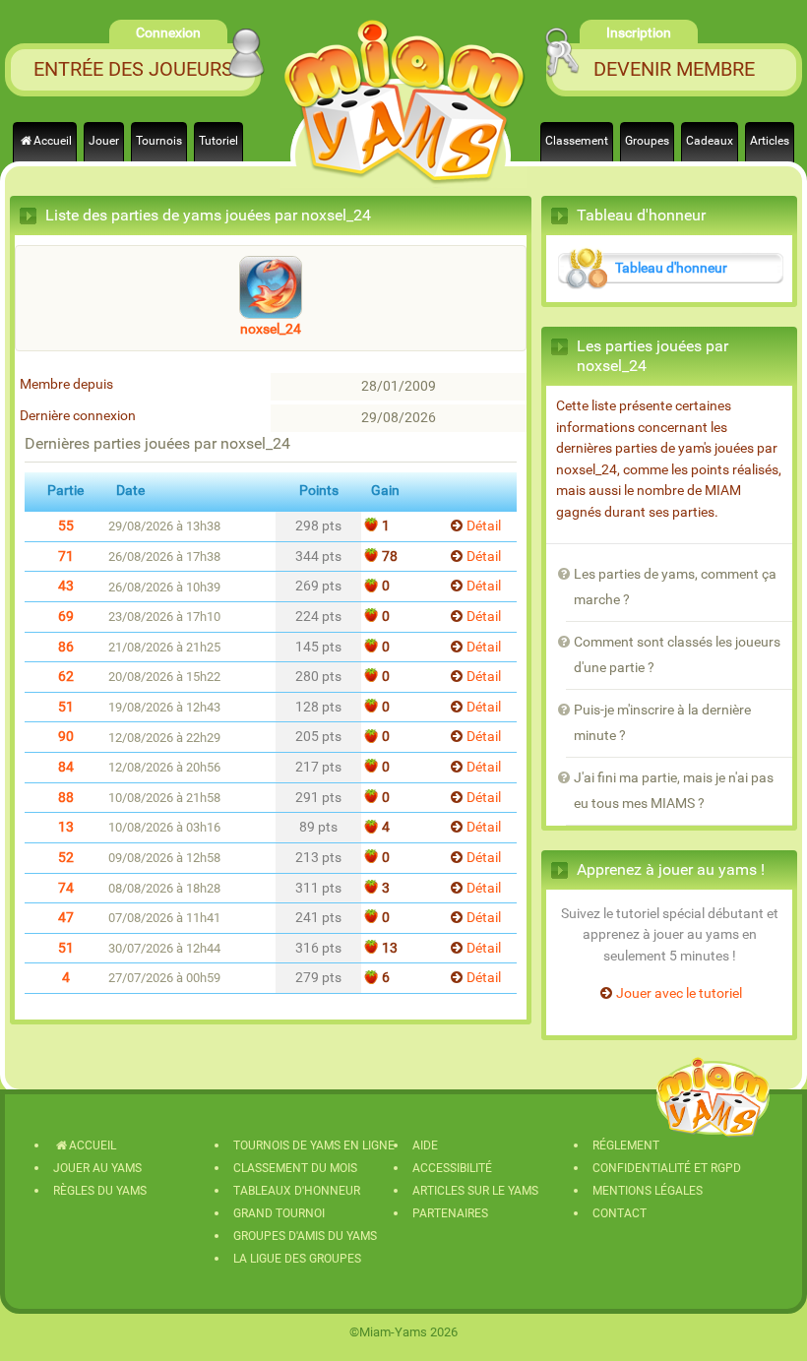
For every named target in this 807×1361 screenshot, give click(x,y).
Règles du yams (100, 1191)
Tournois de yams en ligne (314, 1145)
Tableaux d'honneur (296, 1191)
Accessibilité (452, 1168)
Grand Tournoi (279, 1213)
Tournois (159, 141)
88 (66, 797)
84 (66, 767)
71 (66, 556)
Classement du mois (295, 1168)
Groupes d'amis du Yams (305, 1236)
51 (66, 707)
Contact (619, 1213)
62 (66, 676)
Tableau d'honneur (671, 268)
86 (66, 647)
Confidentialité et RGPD (666, 1168)
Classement (576, 141)
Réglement (625, 1145)
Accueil (52, 141)
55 (66, 526)
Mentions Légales (647, 1191)
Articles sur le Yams (475, 1191)
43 (66, 586)
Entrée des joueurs (133, 69)
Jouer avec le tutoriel (679, 993)
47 (66, 917)
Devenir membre (674, 69)
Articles (769, 141)
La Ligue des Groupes (297, 1259)
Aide (425, 1145)
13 (66, 827)
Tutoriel (218, 141)
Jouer (104, 141)
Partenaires (450, 1213)
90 (66, 736)
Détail (483, 526)
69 (66, 616)
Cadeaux (709, 141)
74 (66, 888)
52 (66, 857)
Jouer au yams (97, 1168)
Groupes (647, 141)
